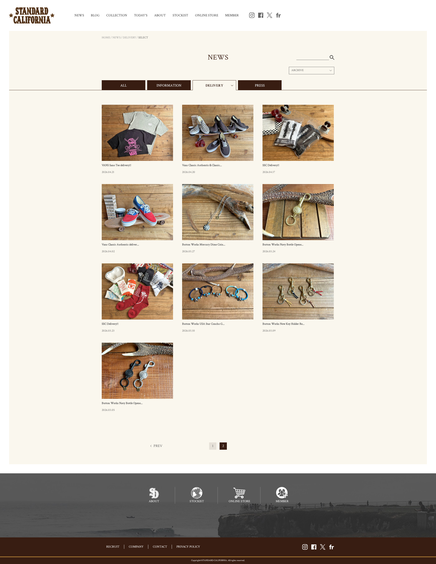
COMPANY (136, 547)
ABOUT (160, 15)
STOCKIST (180, 15)
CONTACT (160, 547)
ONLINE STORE (206, 15)
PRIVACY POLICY (188, 547)
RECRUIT (112, 547)
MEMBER (232, 15)
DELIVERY (129, 38)
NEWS (79, 15)
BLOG (95, 15)
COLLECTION (116, 15)
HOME (106, 38)
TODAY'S (140, 15)
